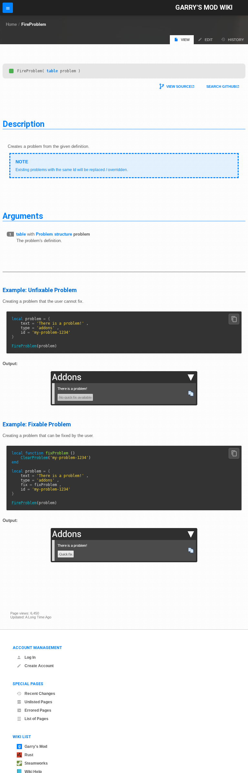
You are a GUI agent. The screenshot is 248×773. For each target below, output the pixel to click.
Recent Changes (40, 693)
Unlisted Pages (38, 702)
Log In (30, 657)
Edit (209, 40)
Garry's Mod (36, 746)
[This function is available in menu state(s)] (11, 71)
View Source (178, 86)
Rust (29, 755)
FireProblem (33, 24)
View (185, 40)
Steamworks (36, 763)
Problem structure (54, 234)
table (52, 71)
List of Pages (36, 719)
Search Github (221, 86)
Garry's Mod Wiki (203, 7)
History (236, 40)
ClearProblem (34, 457)
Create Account (39, 666)
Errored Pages (38, 710)
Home (11, 24)
